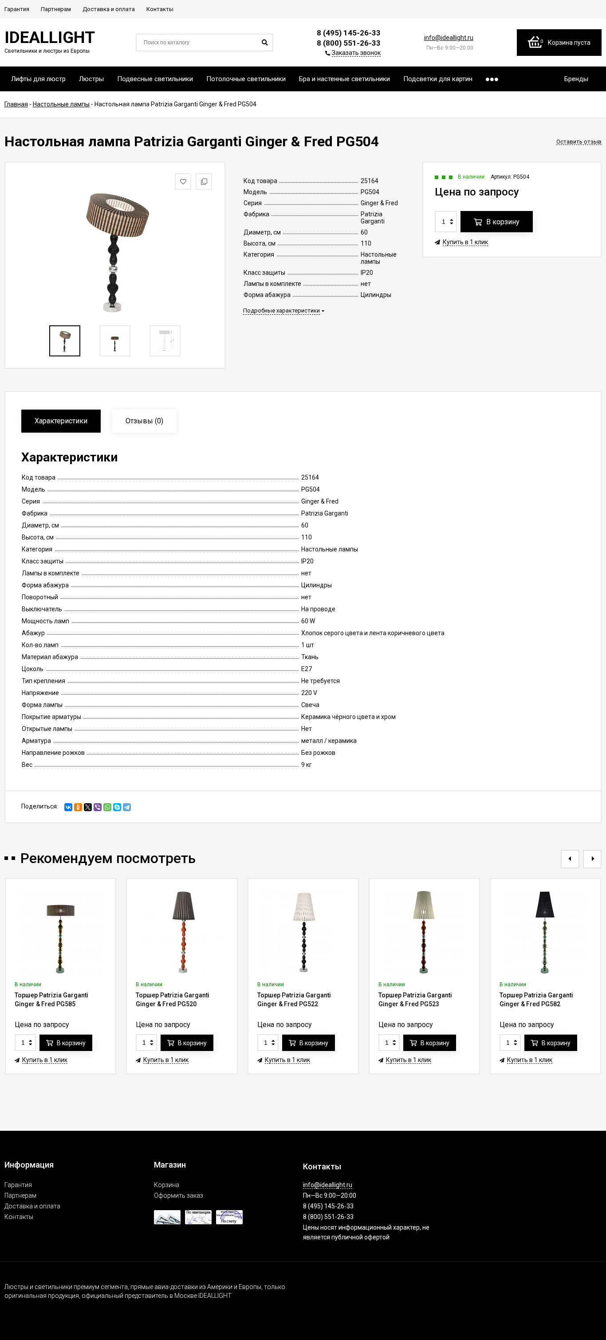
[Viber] (98, 807)
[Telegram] (127, 807)
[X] (88, 807)
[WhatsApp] (107, 807)
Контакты (18, 1216)
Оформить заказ (178, 1195)
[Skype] (117, 807)
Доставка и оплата (32, 1206)
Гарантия (18, 1184)
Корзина (166, 1184)
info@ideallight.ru (448, 37)
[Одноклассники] (78, 807)
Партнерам (20, 1195)
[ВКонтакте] (68, 807)
